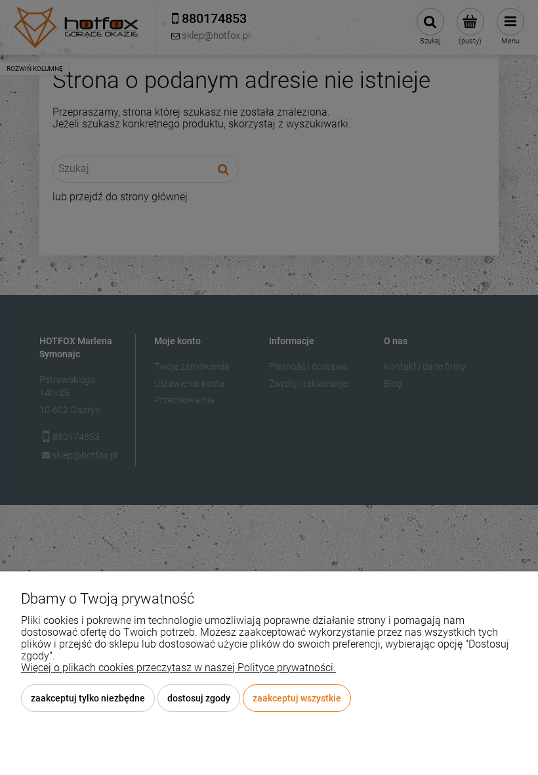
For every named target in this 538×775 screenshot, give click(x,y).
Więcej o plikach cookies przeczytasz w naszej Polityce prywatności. (178, 667)
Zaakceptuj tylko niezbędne (88, 698)
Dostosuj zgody (198, 698)
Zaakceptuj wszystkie (297, 698)
